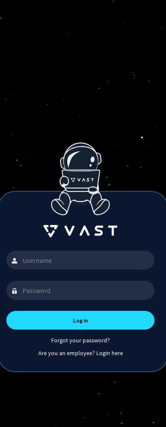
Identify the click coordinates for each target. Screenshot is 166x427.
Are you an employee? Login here (80, 353)
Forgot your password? (80, 340)
